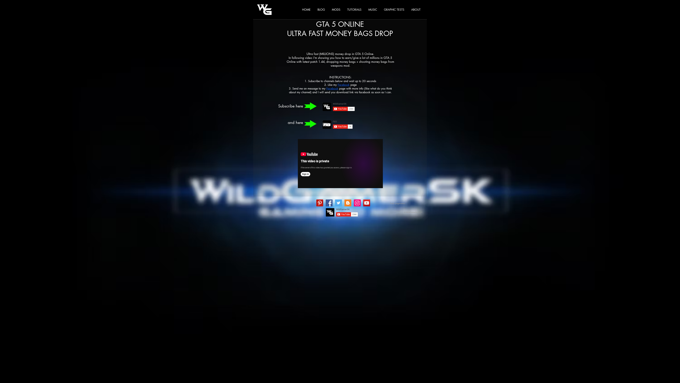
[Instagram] (357, 202)
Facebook (344, 85)
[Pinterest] (319, 202)
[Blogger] (347, 202)
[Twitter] (338, 202)
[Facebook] (329, 202)
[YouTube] (366, 202)
